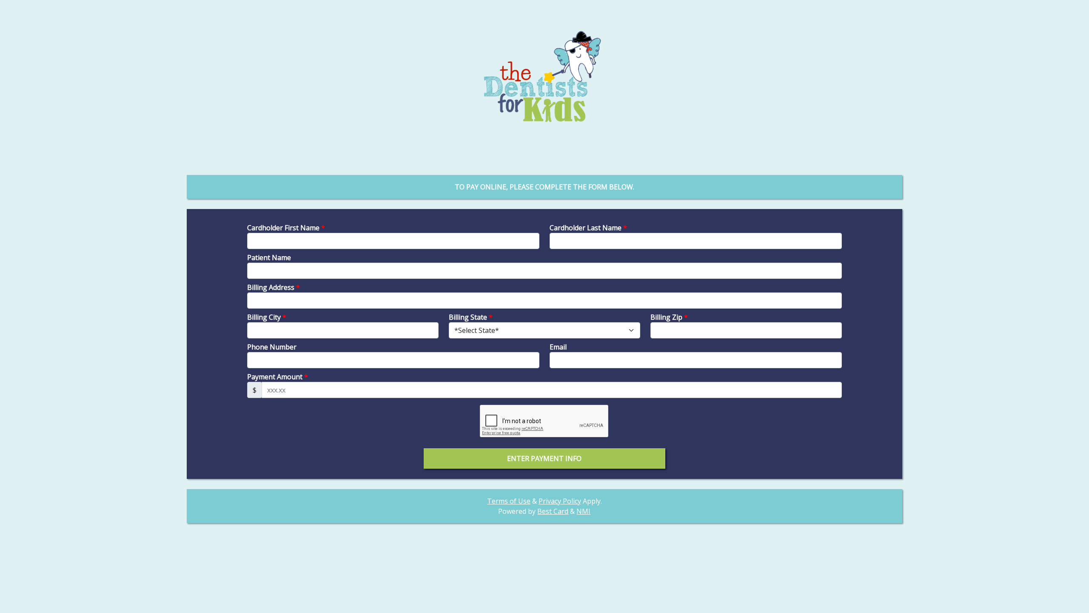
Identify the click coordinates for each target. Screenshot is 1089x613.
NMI (583, 511)
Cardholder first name (286, 227)
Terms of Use (508, 501)
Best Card (552, 511)
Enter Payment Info (544, 458)
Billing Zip (669, 317)
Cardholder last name (588, 227)
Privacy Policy (560, 501)
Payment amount (277, 376)
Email (558, 347)
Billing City (266, 317)
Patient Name (269, 257)
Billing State (471, 317)
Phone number (271, 347)
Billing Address (273, 287)
